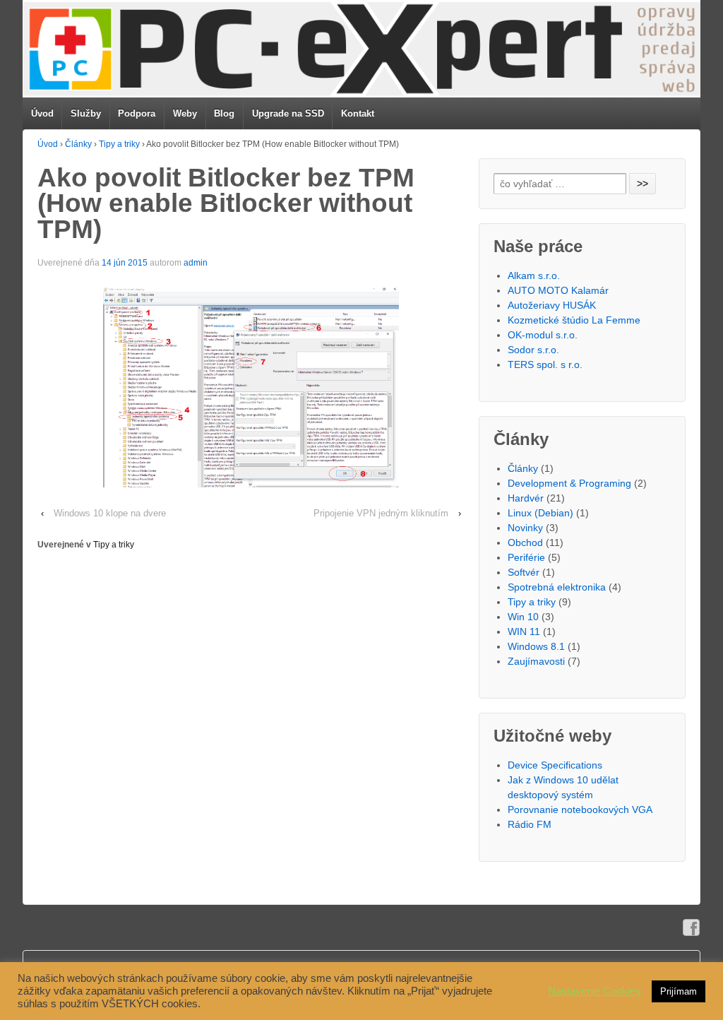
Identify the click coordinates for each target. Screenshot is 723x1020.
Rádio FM (529, 824)
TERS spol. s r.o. (545, 364)
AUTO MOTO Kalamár (558, 290)
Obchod (525, 542)
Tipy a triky (119, 144)
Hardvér (526, 498)
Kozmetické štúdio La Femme (574, 320)
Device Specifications (555, 765)
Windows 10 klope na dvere (110, 513)
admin (196, 263)
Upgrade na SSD (288, 113)
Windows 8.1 (536, 646)
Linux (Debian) (540, 512)
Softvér (523, 572)
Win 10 (523, 616)
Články (78, 144)
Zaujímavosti (536, 661)
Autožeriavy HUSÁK (552, 305)
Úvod (42, 113)
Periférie (526, 557)
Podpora (136, 113)
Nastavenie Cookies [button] (594, 991)
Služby (86, 113)
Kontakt (357, 113)
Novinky (525, 527)
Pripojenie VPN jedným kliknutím (380, 513)
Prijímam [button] (678, 991)
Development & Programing (569, 483)
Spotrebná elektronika (557, 587)
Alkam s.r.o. (534, 275)
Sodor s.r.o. (533, 349)
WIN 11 (524, 631)
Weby (185, 113)
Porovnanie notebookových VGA (580, 809)
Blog (224, 113)
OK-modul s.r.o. (543, 334)
